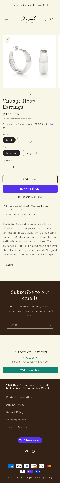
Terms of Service (17, 426)
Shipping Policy (16, 419)
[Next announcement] (54, 5)
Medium (11, 153)
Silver (25, 139)
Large (29, 153)
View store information (20, 214)
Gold (9, 139)
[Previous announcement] (6, 5)
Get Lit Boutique (24, 477)
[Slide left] (23, 94)
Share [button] (9, 264)
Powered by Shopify (42, 477)
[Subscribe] (50, 325)
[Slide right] (37, 94)
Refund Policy (15, 412)
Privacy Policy (15, 404)
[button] (6, 19)
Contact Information (19, 397)
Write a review (30, 370)
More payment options (30, 196)
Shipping (7, 118)
